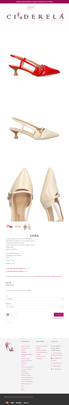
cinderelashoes (57, 366)
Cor (6, 296)
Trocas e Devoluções (26, 369)
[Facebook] (6, 322)
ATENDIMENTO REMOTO (27, 354)
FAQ (22, 388)
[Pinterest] (9, 322)
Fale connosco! (25, 373)
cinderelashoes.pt (57, 363)
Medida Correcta (25, 358)
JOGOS (23, 390)
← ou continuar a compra (57, 318)
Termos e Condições (41, 350)
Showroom (24, 352)
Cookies (38, 348)
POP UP (23, 356)
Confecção (24, 371)
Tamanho (8, 303)
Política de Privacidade (42, 346)
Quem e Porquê (25, 346)
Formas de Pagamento (27, 367)
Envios (22, 364)
